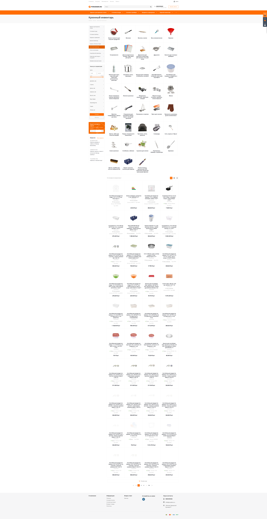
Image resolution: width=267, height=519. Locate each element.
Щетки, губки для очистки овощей (114, 134)
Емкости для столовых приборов (171, 55)
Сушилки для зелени (142, 150)
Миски (171, 95)
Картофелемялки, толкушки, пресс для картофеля (156, 76)
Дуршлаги (157, 55)
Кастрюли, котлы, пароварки (128, 75)
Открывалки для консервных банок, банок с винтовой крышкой (128, 116)
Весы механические (156, 38)
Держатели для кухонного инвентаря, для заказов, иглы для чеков (142, 57)
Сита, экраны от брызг (171, 134)
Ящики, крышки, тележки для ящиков (128, 168)
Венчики (128, 38)
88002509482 (159, 6)
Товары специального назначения (128, 134)
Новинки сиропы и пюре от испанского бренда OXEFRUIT (96, 153)
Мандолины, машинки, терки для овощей (142, 97)
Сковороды (157, 134)
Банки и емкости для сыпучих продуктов (114, 38)
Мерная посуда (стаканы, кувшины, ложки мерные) (156, 97)
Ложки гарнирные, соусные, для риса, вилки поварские (114, 97)
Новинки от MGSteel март (96, 160)
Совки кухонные (114, 150)
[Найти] (150, 6)
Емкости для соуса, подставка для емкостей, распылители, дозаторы (114, 77)
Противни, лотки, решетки (142, 134)
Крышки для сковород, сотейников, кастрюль (142, 75)
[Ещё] (176, 12)
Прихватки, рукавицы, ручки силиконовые (171, 114)
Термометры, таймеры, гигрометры (156, 151)
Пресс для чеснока (157, 114)
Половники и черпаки (142, 114)
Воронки (170, 38)
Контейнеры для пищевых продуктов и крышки (171, 76)
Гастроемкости (114, 55)
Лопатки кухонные (128, 95)
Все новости (100, 138)
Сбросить (97, 117)
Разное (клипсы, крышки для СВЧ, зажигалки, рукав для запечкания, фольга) (142, 170)
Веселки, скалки (142, 38)
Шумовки (171, 150)
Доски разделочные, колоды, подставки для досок (128, 56)
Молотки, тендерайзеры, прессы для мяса (114, 115)
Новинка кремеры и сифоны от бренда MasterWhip (95, 144)
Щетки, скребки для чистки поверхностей (114, 168)
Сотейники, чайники (128, 150)
